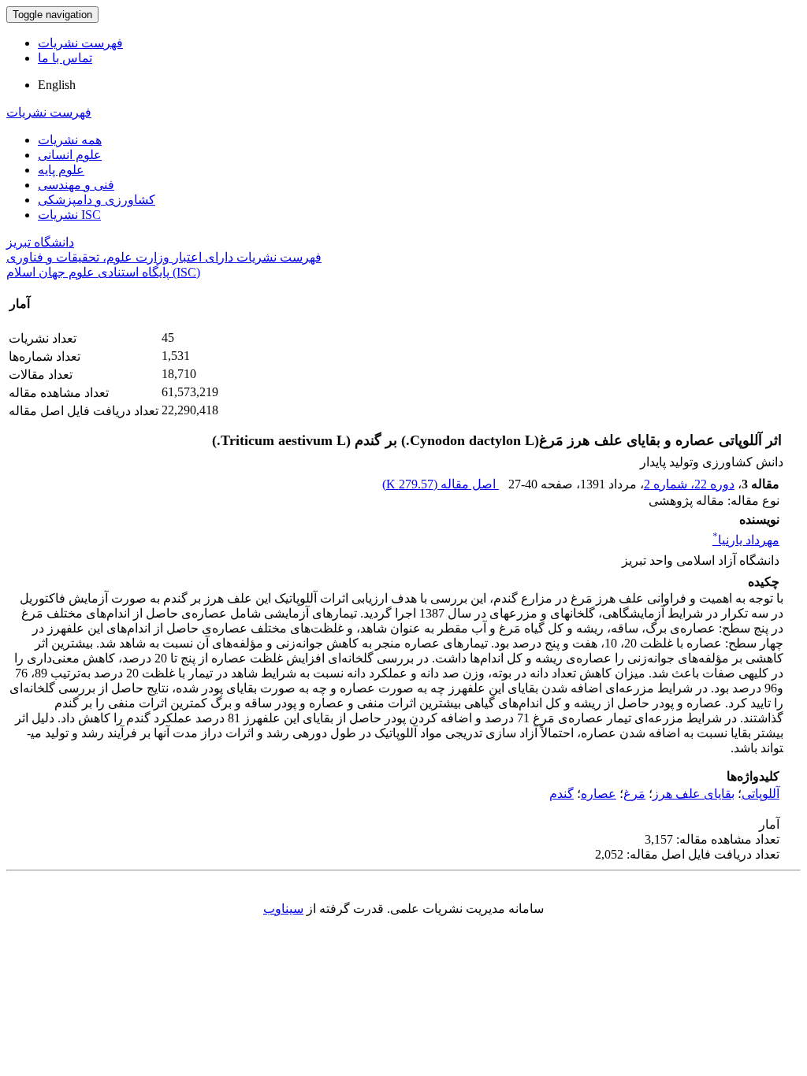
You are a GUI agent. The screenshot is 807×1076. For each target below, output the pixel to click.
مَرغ (634, 793)
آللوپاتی (760, 793)
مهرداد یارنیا (745, 540)
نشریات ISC (69, 214)
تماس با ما (65, 58)
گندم (561, 793)
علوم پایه (61, 169)
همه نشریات (70, 140)
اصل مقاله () (440, 484)
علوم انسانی (70, 154)
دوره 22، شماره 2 (689, 484)
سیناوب (283, 908)
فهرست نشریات (80, 43)
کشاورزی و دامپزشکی (96, 199)
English (57, 84)
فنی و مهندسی (76, 184)
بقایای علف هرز (693, 793)
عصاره (598, 793)
